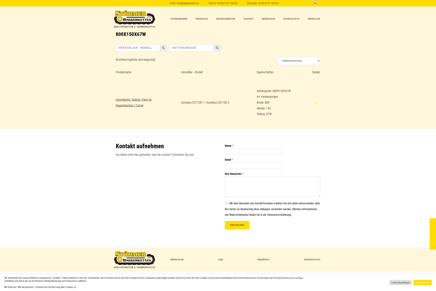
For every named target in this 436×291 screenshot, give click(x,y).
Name (229, 145)
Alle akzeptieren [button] (423, 282)
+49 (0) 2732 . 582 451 (227, 3)
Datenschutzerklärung (278, 214)
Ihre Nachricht (234, 173)
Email (229, 159)
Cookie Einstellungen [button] (400, 282)
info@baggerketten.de (188, 3)
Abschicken (237, 225)
